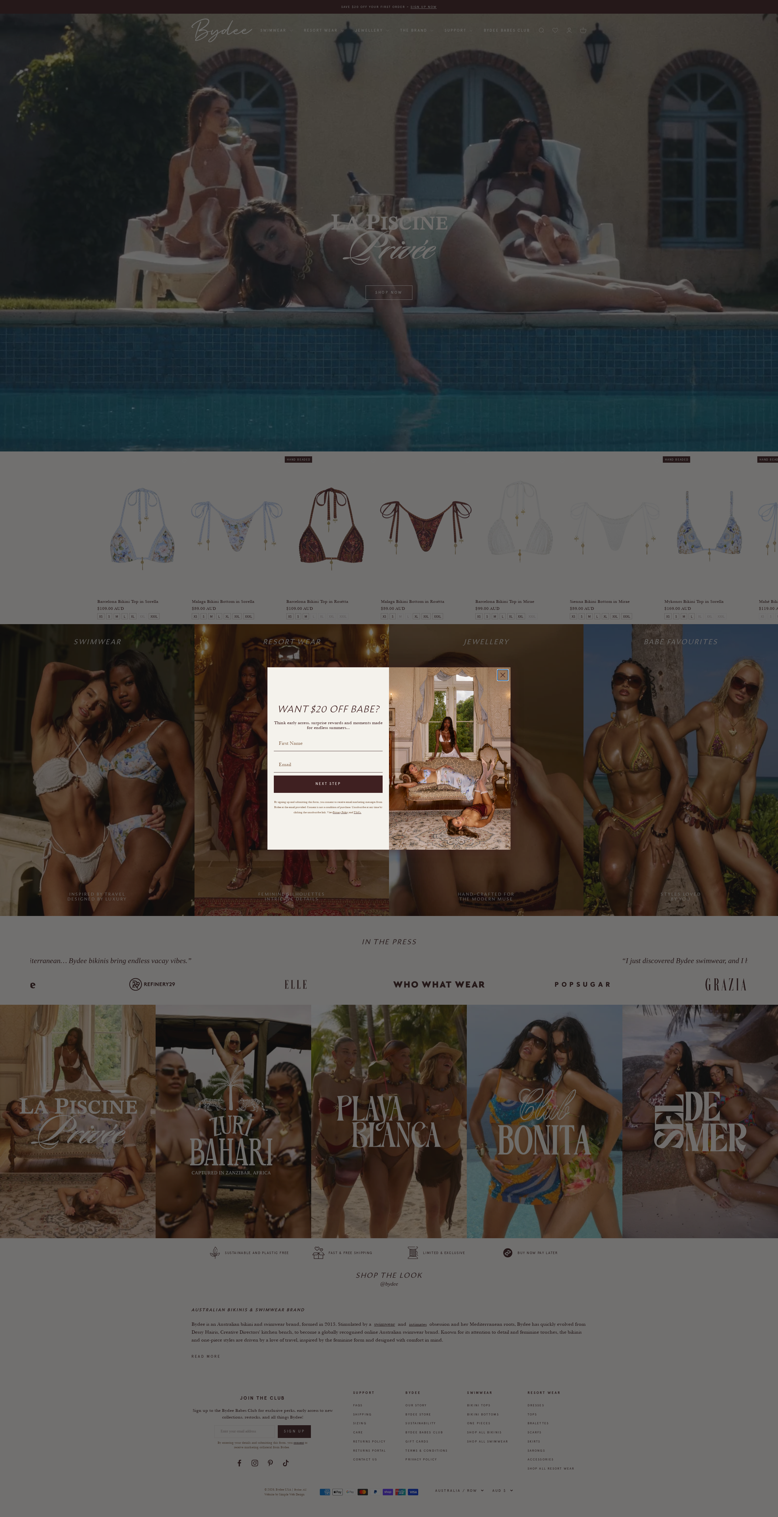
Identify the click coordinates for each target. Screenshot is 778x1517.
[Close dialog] (502, 675)
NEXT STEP (328, 784)
